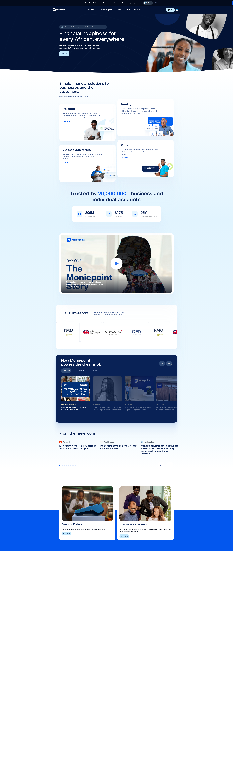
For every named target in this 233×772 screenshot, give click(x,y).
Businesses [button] (66, 370)
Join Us (64, 54)
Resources (137, 10)
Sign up (169, 10)
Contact (127, 10)
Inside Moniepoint (106, 10)
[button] (148, 3)
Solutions (92, 10)
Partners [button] (94, 370)
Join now (65, 533)
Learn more (66, 121)
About (119, 10)
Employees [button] (80, 370)
